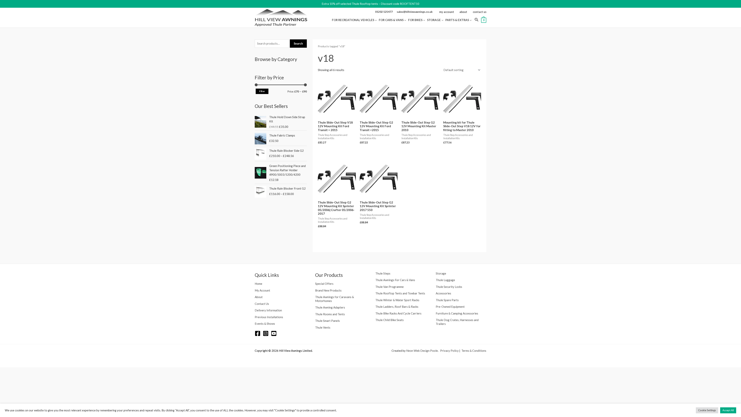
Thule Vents (322, 327)
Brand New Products (328, 290)
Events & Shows (265, 323)
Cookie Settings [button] (707, 410)
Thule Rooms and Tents (330, 314)
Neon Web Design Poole (422, 350)
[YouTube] (274, 333)
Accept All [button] (728, 410)
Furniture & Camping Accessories (457, 313)
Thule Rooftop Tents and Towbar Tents (400, 293)
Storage (441, 273)
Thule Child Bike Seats (389, 320)
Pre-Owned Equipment (450, 306)
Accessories (443, 293)
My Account (262, 290)
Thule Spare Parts (447, 300)
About (259, 297)
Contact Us (262, 303)
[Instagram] (266, 333)
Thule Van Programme (389, 286)
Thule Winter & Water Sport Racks (397, 300)
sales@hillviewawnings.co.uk (415, 11)
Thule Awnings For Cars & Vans (395, 280)
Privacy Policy (449, 350)
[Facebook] (258, 333)
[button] (375, 20)
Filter (262, 91)
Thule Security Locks (449, 286)
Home (258, 283)
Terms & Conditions (473, 350)
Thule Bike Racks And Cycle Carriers (398, 313)
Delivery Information (268, 310)
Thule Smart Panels (327, 320)
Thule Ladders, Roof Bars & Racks (396, 306)
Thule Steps (382, 273)
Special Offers (324, 283)
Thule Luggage (445, 280)
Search (298, 43)
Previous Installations (269, 317)
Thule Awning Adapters (330, 307)
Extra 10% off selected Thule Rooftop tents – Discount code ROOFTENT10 (370, 3)
